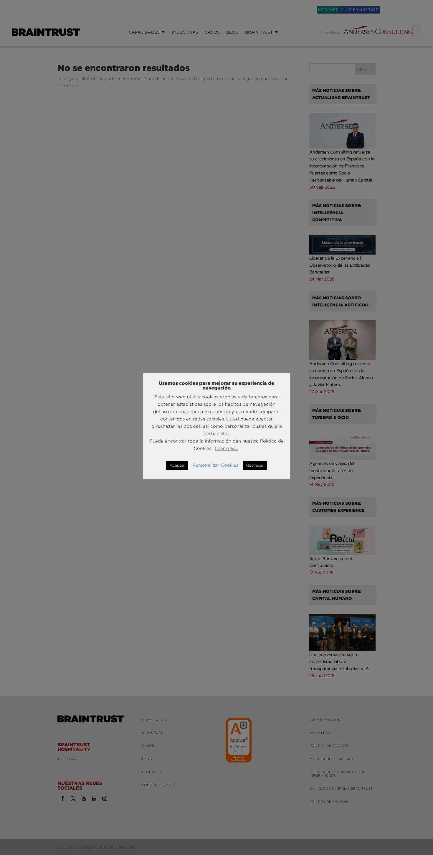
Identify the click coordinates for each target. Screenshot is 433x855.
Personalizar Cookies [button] (215, 465)
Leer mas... (226, 448)
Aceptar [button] (177, 465)
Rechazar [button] (254, 465)
